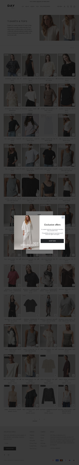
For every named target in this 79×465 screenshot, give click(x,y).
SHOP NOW (52, 241)
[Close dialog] (63, 217)
